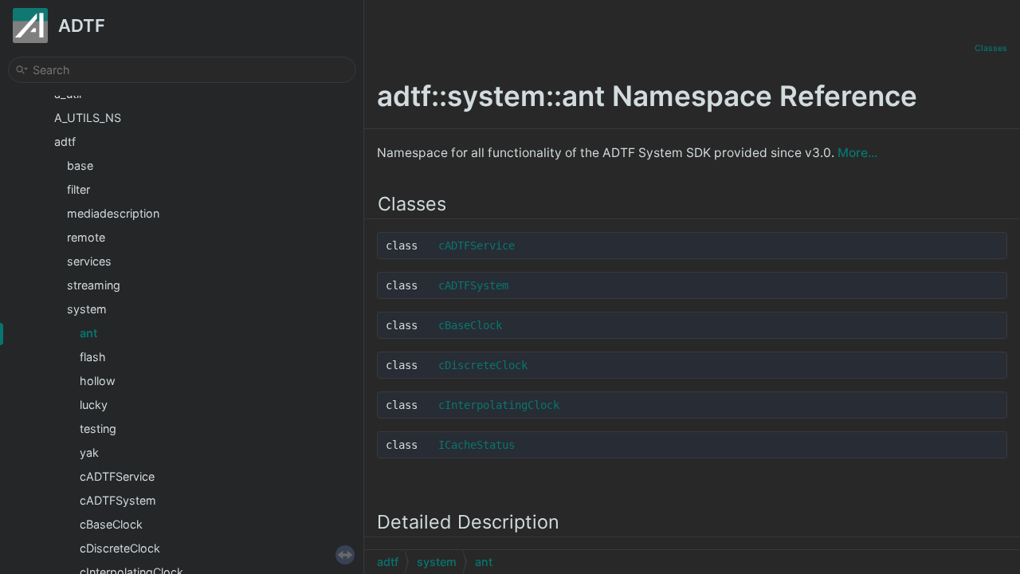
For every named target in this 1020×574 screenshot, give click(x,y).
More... (857, 152)
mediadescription (113, 213)
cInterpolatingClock (498, 405)
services (89, 261)
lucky (94, 404)
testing (98, 428)
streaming (93, 285)
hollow (98, 380)
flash (93, 357)
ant (88, 333)
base (80, 165)
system (87, 309)
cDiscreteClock (120, 548)
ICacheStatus (476, 444)
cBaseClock (111, 524)
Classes (991, 48)
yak (89, 452)
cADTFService (117, 476)
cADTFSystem (118, 500)
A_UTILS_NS (87, 117)
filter (78, 189)
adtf (65, 141)
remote (86, 237)
